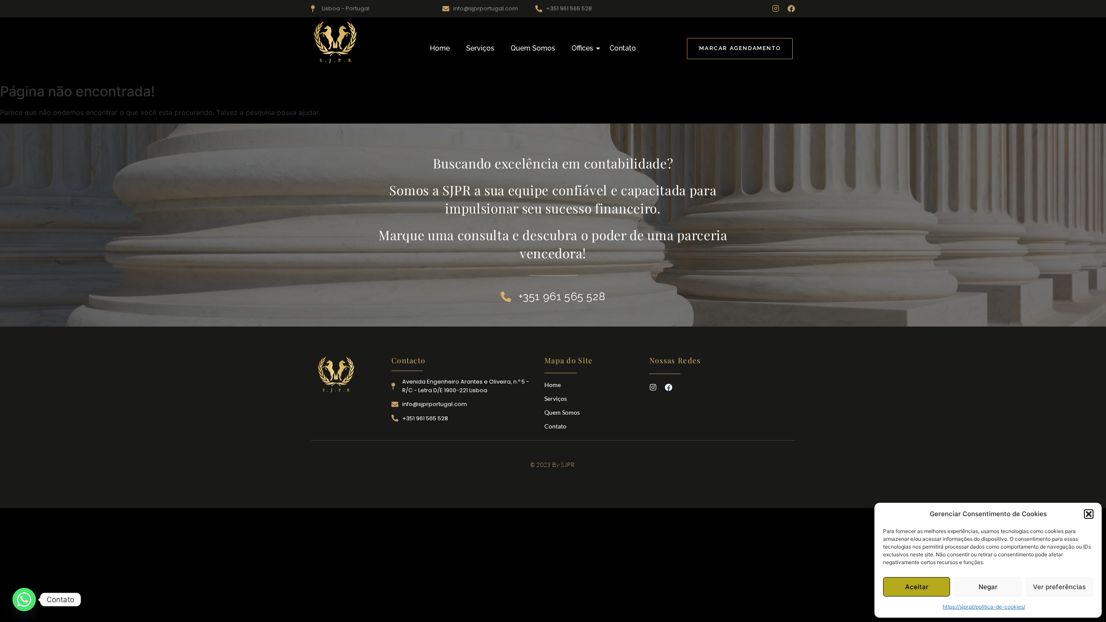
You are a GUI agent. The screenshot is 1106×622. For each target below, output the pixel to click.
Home (440, 48)
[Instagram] (775, 8)
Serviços (480, 48)
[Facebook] (791, 8)
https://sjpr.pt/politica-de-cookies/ (984, 606)
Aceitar (916, 587)
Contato (623, 48)
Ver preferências (1059, 587)
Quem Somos (533, 48)
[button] (1088, 514)
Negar (988, 587)
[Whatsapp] (24, 599)
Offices (582, 48)
